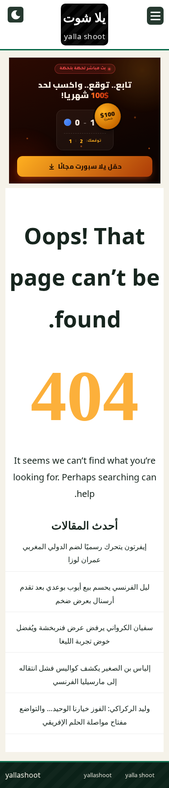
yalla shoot (140, 775)
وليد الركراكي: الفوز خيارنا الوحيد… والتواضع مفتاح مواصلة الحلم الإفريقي (84, 715)
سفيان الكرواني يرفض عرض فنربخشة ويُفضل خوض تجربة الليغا (84, 634)
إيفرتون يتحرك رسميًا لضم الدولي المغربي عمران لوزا (84, 553)
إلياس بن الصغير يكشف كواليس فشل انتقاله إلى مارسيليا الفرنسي (85, 674)
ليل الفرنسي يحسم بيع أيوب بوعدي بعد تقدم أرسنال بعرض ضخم (85, 593)
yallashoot (98, 775)
